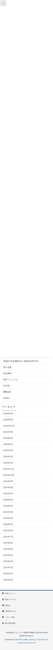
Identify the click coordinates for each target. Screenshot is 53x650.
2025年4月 (8, 450)
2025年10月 (8, 426)
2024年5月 (8, 506)
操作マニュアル (10, 379)
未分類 (6, 385)
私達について (9, 593)
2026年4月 (8, 419)
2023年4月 (8, 555)
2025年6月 (8, 444)
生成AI (6, 398)
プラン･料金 (10, 617)
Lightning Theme (34, 640)
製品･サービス (11, 599)
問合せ (7, 605)
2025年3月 (8, 456)
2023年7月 (8, 537)
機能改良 (7, 392)
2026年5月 (8, 413)
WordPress (19, 640)
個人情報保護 (10, 623)
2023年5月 (8, 549)
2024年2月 (8, 524)
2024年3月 (8, 518)
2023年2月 (8, 567)
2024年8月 (8, 487)
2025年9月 (8, 432)
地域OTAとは (10, 611)
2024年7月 (8, 493)
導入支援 (7, 367)
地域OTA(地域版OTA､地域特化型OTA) (21, 361)
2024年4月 (8, 512)
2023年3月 (8, 561)
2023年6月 (8, 543)
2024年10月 (8, 475)
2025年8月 (8, 438)
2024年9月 (8, 481)
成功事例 (7, 373)
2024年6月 (8, 500)
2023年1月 (8, 573)
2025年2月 (8, 463)
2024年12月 (8, 469)
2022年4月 (8, 580)
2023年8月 (8, 530)
